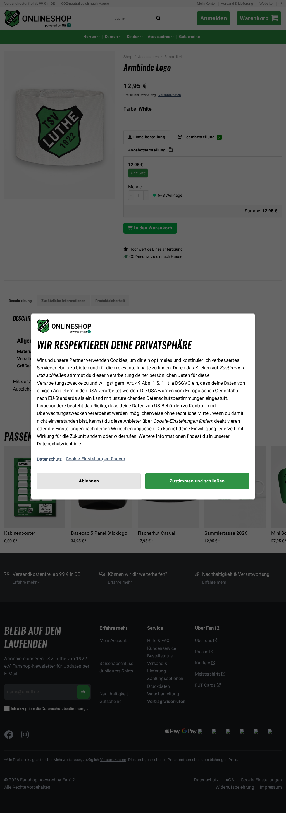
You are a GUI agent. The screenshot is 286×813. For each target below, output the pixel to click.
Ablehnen (89, 481)
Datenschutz (49, 459)
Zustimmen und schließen (197, 481)
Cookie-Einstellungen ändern (95, 459)
